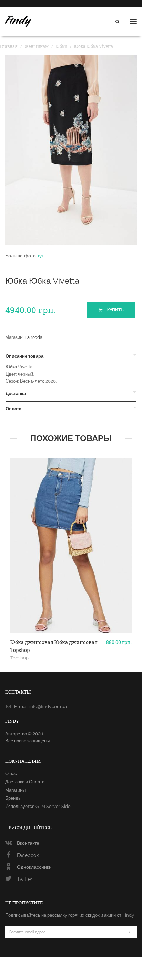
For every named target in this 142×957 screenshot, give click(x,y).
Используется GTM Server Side (38, 806)
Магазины (15, 790)
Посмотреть (71, 608)
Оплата (13, 409)
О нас (11, 773)
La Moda (33, 337)
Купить (115, 310)
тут (40, 255)
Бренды (13, 798)
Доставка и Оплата (24, 781)
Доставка (16, 393)
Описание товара (24, 356)
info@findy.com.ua (48, 706)
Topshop (19, 657)
